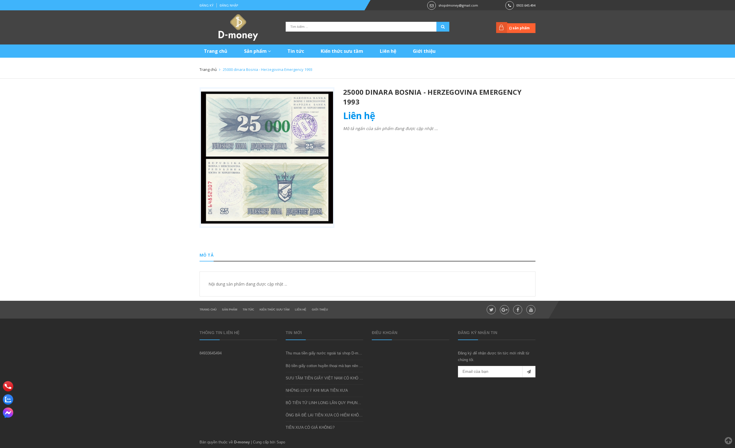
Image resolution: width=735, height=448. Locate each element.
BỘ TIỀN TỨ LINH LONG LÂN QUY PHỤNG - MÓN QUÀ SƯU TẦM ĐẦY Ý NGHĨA (356, 403)
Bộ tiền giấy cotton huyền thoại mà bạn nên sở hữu (329, 366)
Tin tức (295, 51)
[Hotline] (8, 386)
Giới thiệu (424, 51)
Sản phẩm (256, 51)
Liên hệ (388, 51)
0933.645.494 (526, 5)
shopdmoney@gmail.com (458, 5)
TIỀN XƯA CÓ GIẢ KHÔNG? (310, 427)
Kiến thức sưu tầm (342, 51)
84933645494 (211, 353)
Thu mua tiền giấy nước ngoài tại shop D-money (326, 353)
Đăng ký (207, 5)
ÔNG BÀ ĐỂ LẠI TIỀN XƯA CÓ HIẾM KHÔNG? (326, 415)
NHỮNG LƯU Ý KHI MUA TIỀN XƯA (317, 390)
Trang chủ (215, 51)
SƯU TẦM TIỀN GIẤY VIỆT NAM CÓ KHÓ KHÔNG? (330, 378)
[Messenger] (8, 413)
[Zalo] (8, 399)
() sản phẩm (519, 28)
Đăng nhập (229, 5)
